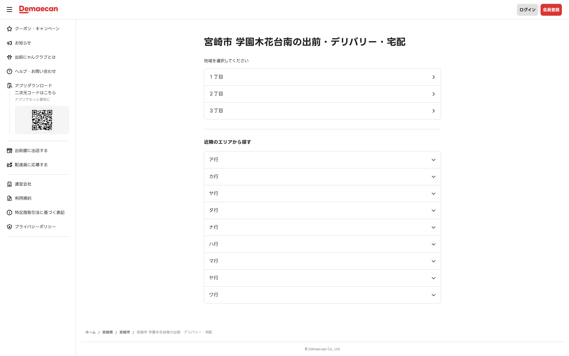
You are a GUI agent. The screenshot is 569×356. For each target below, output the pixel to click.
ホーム (90, 332)
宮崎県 (107, 332)
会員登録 (551, 10)
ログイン (528, 10)
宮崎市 (124, 332)
